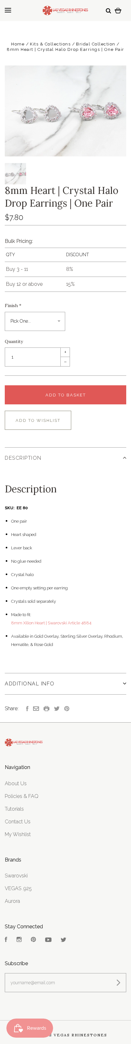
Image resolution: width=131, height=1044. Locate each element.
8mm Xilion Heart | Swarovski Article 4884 (51, 623)
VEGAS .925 (18, 888)
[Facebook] (6, 940)
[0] (118, 10)
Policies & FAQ (21, 796)
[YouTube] (48, 940)
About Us (16, 783)
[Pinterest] (33, 940)
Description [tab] (23, 458)
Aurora (12, 901)
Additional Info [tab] (30, 684)
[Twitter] (63, 940)
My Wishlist (18, 834)
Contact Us (18, 822)
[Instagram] (19, 940)
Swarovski (16, 876)
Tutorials (14, 809)
